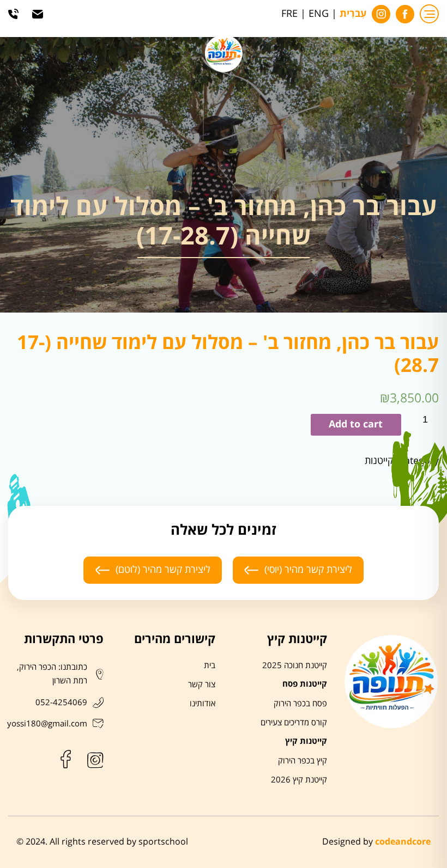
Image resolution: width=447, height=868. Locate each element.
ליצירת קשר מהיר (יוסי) (308, 570)
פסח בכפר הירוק (300, 703)
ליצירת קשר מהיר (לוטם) (163, 570)
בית (209, 665)
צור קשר (201, 684)
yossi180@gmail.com (47, 724)
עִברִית (353, 14)
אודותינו (202, 703)
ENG (319, 14)
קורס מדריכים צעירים (294, 723)
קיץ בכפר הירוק (302, 761)
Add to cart (356, 424)
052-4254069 (61, 702)
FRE (289, 14)
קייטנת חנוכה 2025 (294, 665)
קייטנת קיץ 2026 (299, 780)
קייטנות (379, 461)
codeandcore (403, 841)
